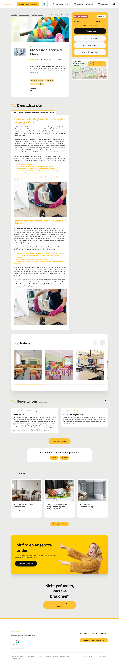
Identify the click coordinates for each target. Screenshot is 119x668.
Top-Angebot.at (16, 658)
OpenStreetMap (95, 76)
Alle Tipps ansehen (59, 524)
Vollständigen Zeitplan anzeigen (89, 25)
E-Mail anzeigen (90, 45)
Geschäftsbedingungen (17, 656)
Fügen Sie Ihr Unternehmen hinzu (94, 640)
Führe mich (101, 63)
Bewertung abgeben (59, 441)
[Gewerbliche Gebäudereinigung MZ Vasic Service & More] (28, 365)
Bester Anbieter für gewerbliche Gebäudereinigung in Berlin (33, 112)
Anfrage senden (90, 31)
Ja (55, 457)
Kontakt (103, 633)
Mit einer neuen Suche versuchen (59, 605)
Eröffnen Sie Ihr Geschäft (28, 4)
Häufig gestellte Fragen (52, 656)
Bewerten (61, 59)
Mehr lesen (33, 72)
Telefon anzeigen (90, 38)
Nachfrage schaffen (26, 563)
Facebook (20, 635)
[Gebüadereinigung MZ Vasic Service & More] (59, 365)
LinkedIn (34, 635)
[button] (58, 435)
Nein (65, 457)
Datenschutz (40, 656)
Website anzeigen (91, 52)
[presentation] (95, 343)
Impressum (83, 633)
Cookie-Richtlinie (30, 656)
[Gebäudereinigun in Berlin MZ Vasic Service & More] (90, 365)
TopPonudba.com (64, 656)
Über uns (94, 633)
